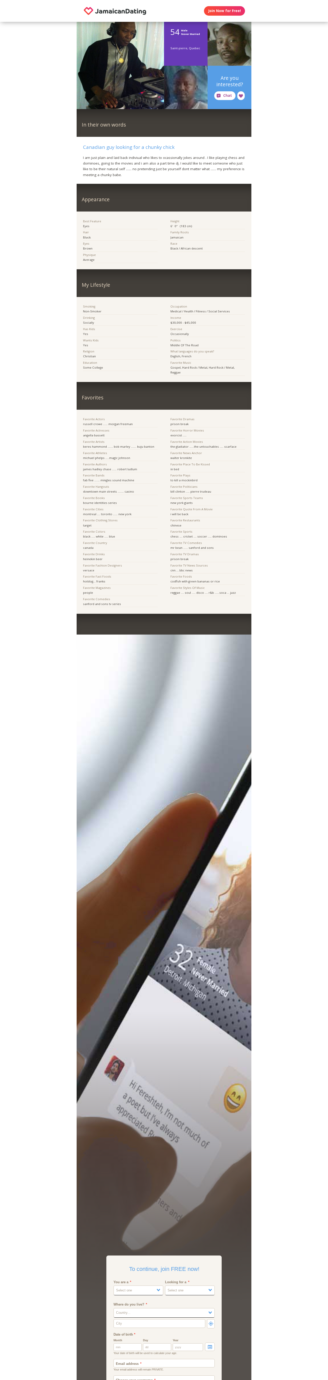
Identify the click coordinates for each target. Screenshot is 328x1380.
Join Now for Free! (224, 10)
